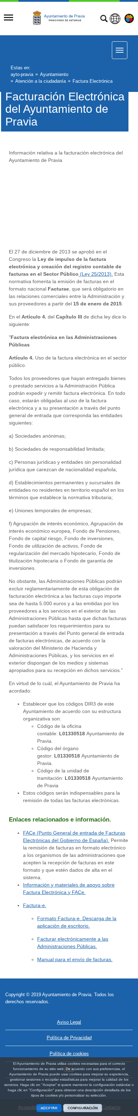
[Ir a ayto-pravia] (61, 18)
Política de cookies (69, 1053)
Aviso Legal (69, 1022)
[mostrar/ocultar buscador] (104, 19)
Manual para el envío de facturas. (75, 959)
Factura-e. (34, 905)
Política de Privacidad (69, 1037)
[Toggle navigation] (8, 17)
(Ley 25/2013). (96, 274)
